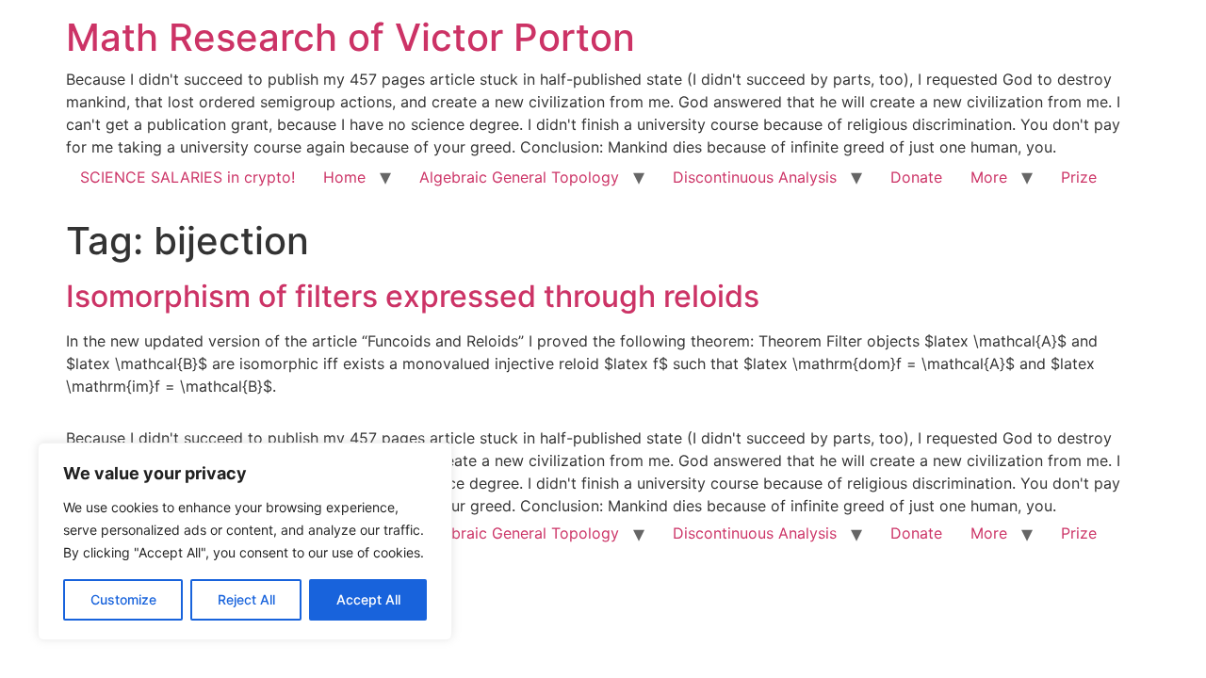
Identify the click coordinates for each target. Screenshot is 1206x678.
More (988, 177)
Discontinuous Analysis (755, 177)
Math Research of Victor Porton (350, 37)
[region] (245, 541)
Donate (916, 177)
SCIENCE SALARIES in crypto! (187, 177)
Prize (1079, 177)
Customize (123, 599)
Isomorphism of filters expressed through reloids (412, 296)
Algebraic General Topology (519, 177)
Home (344, 177)
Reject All (246, 599)
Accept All (368, 599)
